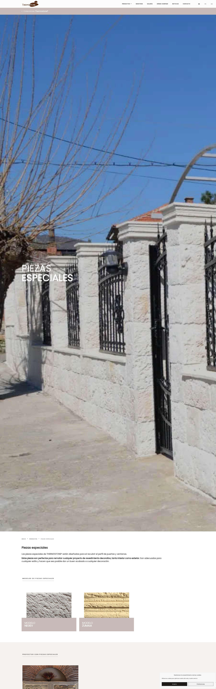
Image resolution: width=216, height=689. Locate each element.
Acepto (174, 684)
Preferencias (201, 684)
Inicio (24, 539)
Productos (33, 539)
